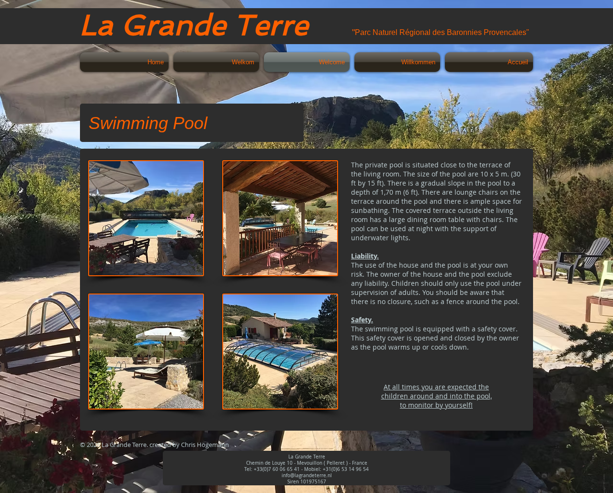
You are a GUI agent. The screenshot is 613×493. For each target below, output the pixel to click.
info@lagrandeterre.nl (307, 475)
